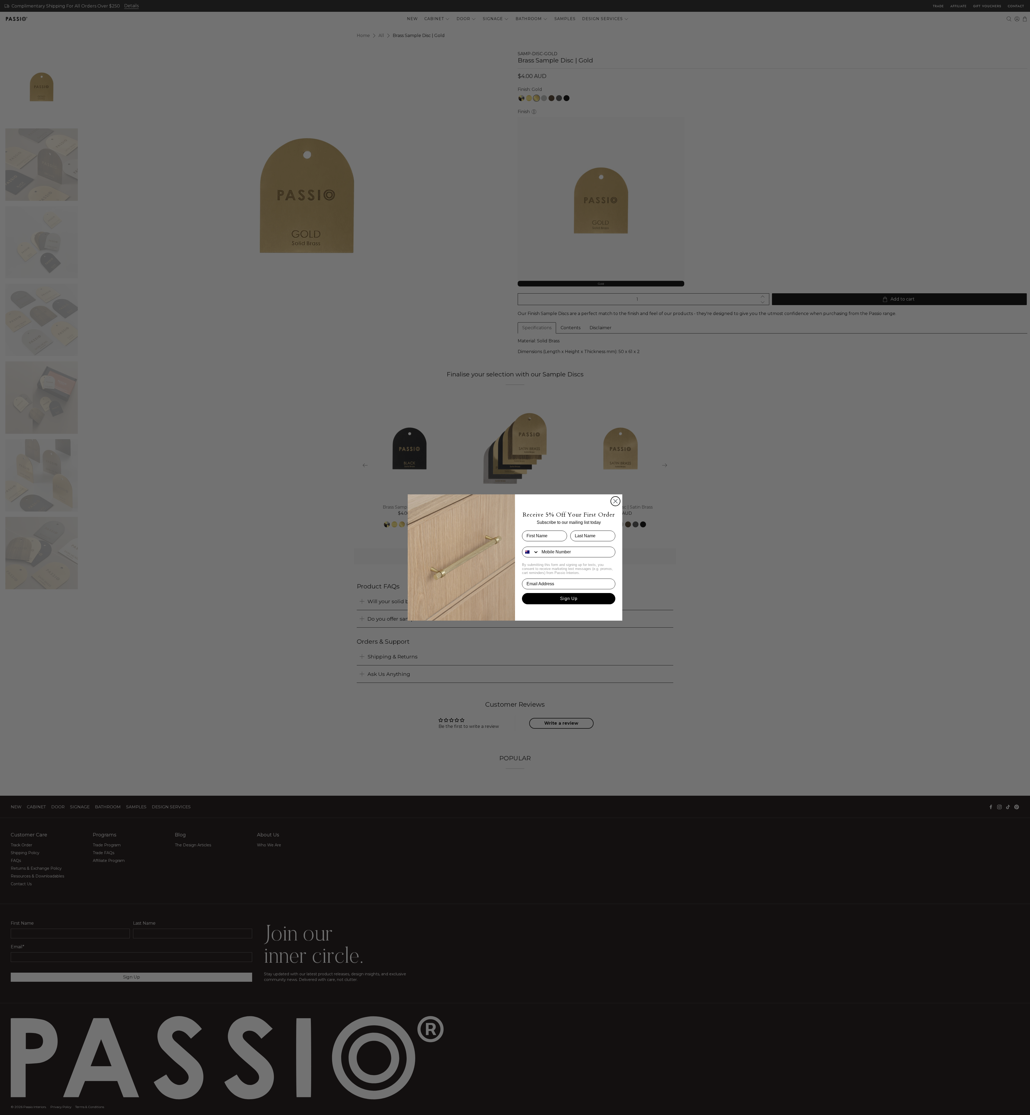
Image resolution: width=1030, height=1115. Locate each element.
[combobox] (530, 552)
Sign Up (568, 598)
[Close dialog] (615, 501)
